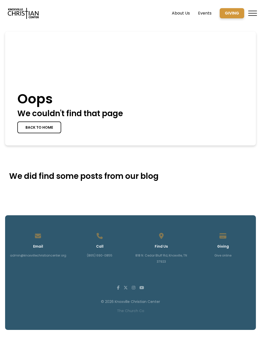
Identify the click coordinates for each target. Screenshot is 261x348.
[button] (252, 13)
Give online (222, 255)
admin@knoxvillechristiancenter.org (38, 255)
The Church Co (130, 310)
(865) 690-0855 (99, 255)
